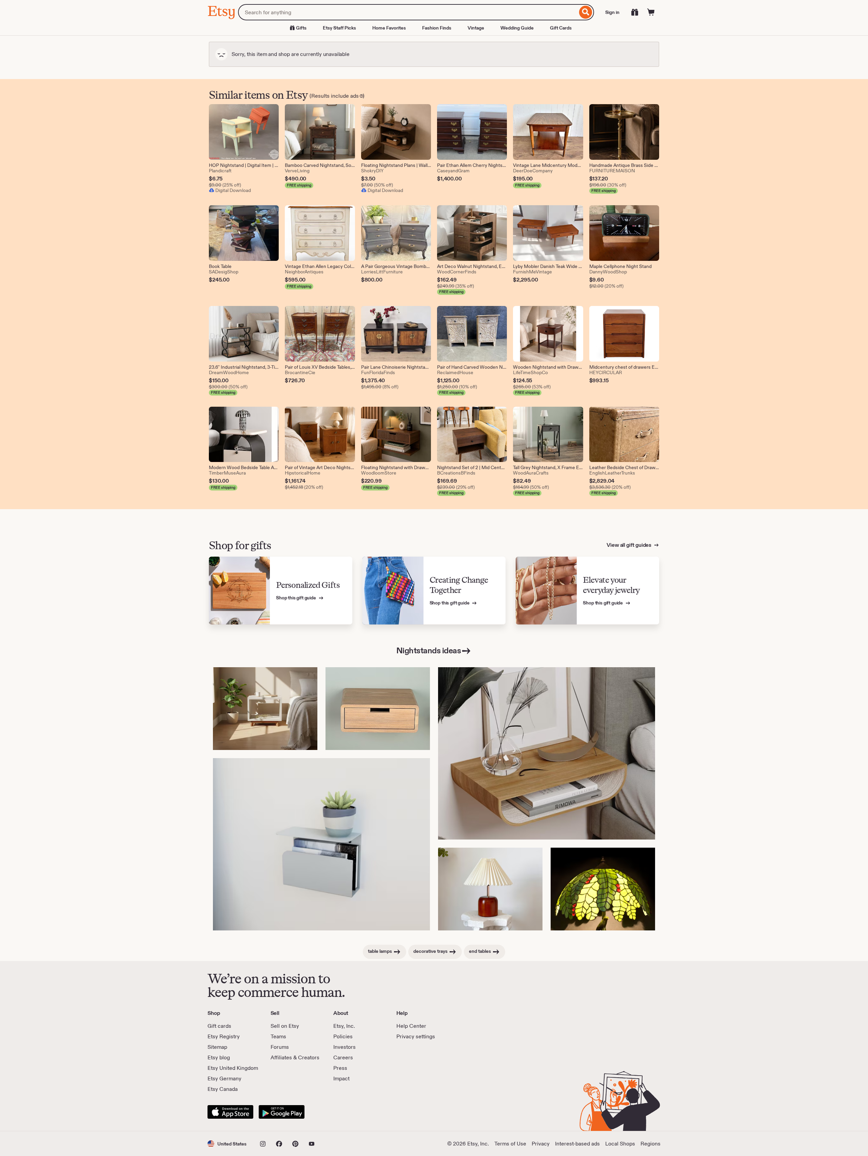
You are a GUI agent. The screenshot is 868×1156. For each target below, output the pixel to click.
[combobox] (407, 12)
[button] (227, 1144)
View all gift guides (629, 545)
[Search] (585, 12)
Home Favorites (389, 28)
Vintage (476, 28)
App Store (230, 1112)
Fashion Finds (436, 28)
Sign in (612, 12)
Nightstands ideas (428, 650)
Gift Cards (561, 28)
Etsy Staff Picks (339, 28)
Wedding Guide (517, 28)
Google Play (281, 1112)
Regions (650, 1143)
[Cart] (651, 12)
